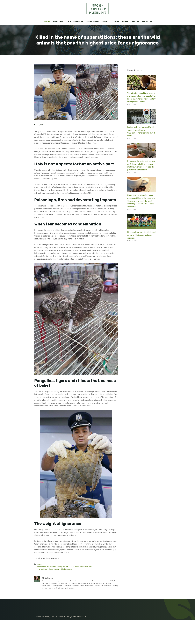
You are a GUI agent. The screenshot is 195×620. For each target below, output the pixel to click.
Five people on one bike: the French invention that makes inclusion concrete (141, 235)
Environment (58, 21)
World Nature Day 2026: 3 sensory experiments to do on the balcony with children (64, 567)
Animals (46, 21)
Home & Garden (92, 21)
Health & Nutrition (75, 21)
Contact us (147, 21)
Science (116, 21)
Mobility (105, 21)
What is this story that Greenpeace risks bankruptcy (54, 569)
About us (135, 21)
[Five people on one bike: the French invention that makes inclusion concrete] (141, 227)
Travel (125, 21)
